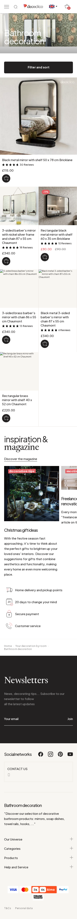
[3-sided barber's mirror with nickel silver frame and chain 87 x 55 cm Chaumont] (6, 261)
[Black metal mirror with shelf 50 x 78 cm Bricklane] (6, 178)
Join (70, 719)
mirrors (40, 819)
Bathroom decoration (18, 649)
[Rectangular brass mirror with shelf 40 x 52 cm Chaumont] (6, 418)
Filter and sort (38, 67)
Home (8, 645)
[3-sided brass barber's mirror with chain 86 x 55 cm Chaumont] (6, 340)
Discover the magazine (20, 459)
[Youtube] (70, 756)
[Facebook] (41, 756)
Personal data (24, 908)
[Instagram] (51, 756)
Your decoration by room (31, 645)
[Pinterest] (60, 756)
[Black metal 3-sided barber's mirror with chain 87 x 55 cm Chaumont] (45, 344)
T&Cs (7, 908)
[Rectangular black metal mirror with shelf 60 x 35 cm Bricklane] (45, 257)
